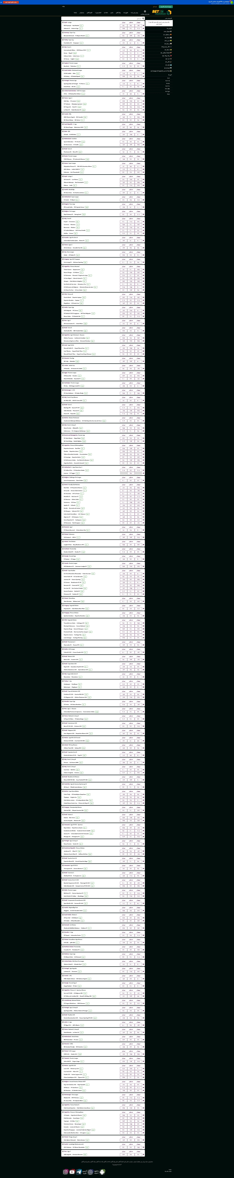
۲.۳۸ (123, 255)
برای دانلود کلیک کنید (10, 2)
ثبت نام (155, 7)
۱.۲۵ (123, 207)
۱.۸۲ (123, 511)
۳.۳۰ (138, 66)
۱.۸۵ (123, 159)
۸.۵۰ (138, 996)
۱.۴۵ (138, 368)
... (123, 473)
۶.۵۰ (123, 25)
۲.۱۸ (138, 200)
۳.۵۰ (131, 76)
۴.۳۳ (131, 36)
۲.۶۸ (131, 272)
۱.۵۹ (123, 117)
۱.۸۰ (123, 269)
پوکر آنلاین (118, 13)
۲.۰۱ (138, 1087)
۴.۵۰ (131, 25)
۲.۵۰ (138, 76)
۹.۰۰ (138, 43)
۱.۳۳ (123, 670)
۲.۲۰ (123, 185)
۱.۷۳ (123, 182)
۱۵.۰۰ (138, 50)
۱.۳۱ (123, 43)
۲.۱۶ (123, 233)
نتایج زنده (125, 13)
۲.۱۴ (123, 837)
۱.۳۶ (123, 134)
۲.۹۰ (131, 59)
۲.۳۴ (123, 104)
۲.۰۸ (138, 496)
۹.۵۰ (138, 127)
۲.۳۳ (123, 297)
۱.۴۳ (138, 25)
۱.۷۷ (123, 341)
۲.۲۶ (138, 911)
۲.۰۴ (123, 421)
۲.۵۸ (123, 566)
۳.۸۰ (138, 159)
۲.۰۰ (138, 53)
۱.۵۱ (138, 379)
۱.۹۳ (123, 645)
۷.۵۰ (131, 50)
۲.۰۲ (123, 719)
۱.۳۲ (123, 241)
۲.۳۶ (138, 629)
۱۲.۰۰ (138, 84)
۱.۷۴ (138, 56)
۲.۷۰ (131, 255)
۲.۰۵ (138, 316)
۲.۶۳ (138, 272)
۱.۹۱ (138, 523)
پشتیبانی (82, 13)
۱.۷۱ (123, 868)
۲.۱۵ (138, 107)
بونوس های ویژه (168, 1171)
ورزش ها (169, 28)
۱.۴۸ (138, 491)
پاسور (112, 13)
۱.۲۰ (123, 94)
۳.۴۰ (131, 142)
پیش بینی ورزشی (145, 14)
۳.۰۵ (138, 28)
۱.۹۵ (123, 411)
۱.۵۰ (123, 152)
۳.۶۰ (131, 56)
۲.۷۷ (138, 278)
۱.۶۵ (138, 36)
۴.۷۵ (138, 117)
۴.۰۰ (131, 117)
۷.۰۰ (138, 193)
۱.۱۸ (123, 73)
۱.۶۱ (123, 324)
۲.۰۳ (123, 431)
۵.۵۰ (131, 94)
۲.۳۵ (123, 1077)
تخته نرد (106, 13)
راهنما (75, 13)
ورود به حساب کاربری (166, 7)
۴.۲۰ (123, 53)
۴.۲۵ (138, 411)
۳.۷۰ (131, 368)
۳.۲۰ (138, 101)
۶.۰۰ (131, 73)
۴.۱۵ (131, 310)
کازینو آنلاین (89, 13)
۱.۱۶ (123, 50)
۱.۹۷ (123, 505)
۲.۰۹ (123, 66)
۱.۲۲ (123, 127)
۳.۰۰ (138, 59)
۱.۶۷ (138, 828)
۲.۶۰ (123, 59)
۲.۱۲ (138, 520)
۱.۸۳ (123, 303)
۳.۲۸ (131, 101)
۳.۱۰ (131, 28)
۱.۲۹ (123, 780)
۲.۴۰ (138, 179)
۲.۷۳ (138, 224)
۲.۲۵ (123, 448)
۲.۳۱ (138, 222)
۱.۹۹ (123, 454)
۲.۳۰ (138, 514)
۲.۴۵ (123, 28)
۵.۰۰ (131, 43)
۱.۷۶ (123, 635)
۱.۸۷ (123, 582)
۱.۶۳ (123, 1032)
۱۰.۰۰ (138, 73)
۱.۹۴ (138, 704)
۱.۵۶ (123, 145)
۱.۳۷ (123, 248)
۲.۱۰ (123, 230)
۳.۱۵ (131, 227)
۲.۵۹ (123, 818)
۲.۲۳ (138, 172)
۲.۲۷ (123, 101)
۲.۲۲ (138, 601)
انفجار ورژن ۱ (98, 13)
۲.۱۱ (123, 632)
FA (64, 6)
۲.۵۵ (123, 224)
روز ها (169, 75)
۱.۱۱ (123, 903)
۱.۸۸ (123, 876)
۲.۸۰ (138, 110)
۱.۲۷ (138, 502)
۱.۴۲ (138, 652)
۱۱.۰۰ (138, 166)
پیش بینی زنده (134, 13)
